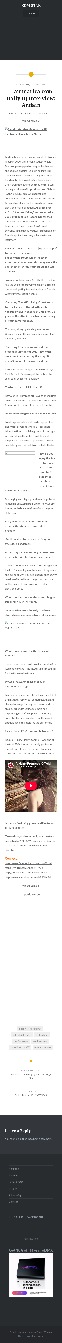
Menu (32, 13)
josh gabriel (42, 1035)
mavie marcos (21, 1041)
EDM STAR (31, 5)
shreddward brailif (20, 1047)
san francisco (40, 1041)
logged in (24, 1138)
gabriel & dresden (22, 1035)
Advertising (15, 1195)
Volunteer (14, 1168)
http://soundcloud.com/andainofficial (26, 872)
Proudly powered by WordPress (26, 1332)
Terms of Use (16, 1181)
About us (14, 1175)
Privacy (13, 1188)
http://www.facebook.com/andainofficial (28, 863)
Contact (13, 1201)
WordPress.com (35, 1336)
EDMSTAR (22, 113)
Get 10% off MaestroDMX (31, 1250)
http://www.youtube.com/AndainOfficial (28, 877)
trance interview (43, 1047)
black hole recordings (30, 1028)
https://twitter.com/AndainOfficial (24, 867)
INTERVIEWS (38, 84)
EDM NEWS (22, 84)
